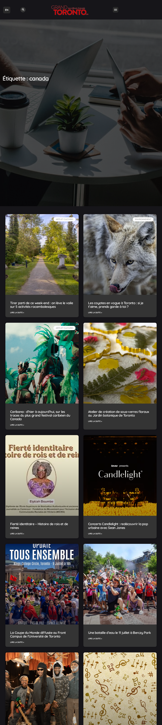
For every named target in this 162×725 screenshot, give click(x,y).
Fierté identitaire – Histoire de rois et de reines (39, 526)
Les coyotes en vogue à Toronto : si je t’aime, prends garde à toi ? (115, 305)
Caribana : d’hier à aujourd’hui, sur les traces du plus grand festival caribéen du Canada (40, 415)
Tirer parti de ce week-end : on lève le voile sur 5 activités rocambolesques (41, 305)
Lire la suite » (17, 312)
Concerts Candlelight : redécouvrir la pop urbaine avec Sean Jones (118, 526)
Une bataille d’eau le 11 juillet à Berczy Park (119, 633)
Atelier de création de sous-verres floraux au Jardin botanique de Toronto (118, 413)
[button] (23, 9)
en (6, 9)
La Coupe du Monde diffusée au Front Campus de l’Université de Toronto (38, 634)
